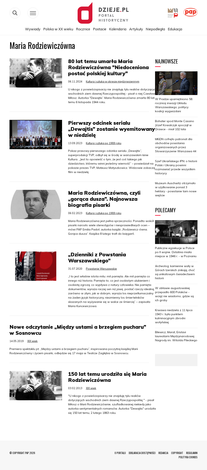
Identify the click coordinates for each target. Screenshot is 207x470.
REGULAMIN (191, 453)
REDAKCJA (163, 453)
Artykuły (136, 29)
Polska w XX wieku (58, 29)
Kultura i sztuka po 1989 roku (103, 143)
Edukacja (175, 29)
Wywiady (32, 29)
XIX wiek (32, 341)
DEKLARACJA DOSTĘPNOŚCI (142, 453)
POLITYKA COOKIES (188, 457)
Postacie (99, 29)
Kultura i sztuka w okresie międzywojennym (112, 81)
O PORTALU (120, 453)
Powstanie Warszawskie (101, 268)
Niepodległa (155, 29)
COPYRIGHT (177, 453)
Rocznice (83, 29)
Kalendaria (117, 29)
